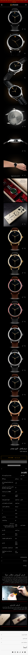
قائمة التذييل (25, 638)
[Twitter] (22, 652)
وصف (26, 468)
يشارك (24, 565)
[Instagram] (15, 652)
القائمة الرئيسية (24, 634)
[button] (14, 462)
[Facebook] (25, 652)
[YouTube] (12, 652)
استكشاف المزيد (24, 642)
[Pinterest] (17, 652)
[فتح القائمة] (25, 5)
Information (23, 557)
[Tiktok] (20, 652)
